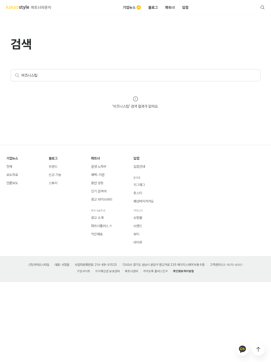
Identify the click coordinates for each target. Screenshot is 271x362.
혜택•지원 (98, 175)
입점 (185, 7)
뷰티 (136, 234)
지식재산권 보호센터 (107, 271)
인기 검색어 (98, 191)
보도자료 (12, 175)
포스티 (137, 193)
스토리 (53, 183)
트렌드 (53, 167)
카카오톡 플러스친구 (155, 271)
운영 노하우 (98, 167)
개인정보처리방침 (183, 271)
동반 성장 (97, 183)
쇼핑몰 (137, 218)
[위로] (258, 349)
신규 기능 (55, 175)
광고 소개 (97, 218)
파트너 (170, 7)
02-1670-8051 (231, 265)
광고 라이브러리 (101, 199)
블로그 (153, 7)
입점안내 (139, 167)
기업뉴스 (129, 7)
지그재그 (139, 185)
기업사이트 (83, 271)
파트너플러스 (100, 226)
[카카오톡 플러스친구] (242, 349)
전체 (9, 167)
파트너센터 (131, 271)
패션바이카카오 (143, 201)
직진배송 (97, 234)
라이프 (137, 242)
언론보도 (12, 183)
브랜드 (137, 226)
